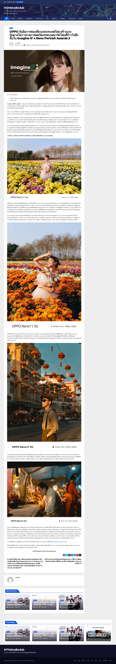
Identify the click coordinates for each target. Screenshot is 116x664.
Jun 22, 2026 (11, 638)
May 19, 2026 (92, 638)
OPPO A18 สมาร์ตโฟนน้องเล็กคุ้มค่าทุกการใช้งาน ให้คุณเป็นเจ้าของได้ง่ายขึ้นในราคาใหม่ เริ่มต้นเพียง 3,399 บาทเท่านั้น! (63, 561)
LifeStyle (71, 18)
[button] (107, 18)
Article (39, 18)
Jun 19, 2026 (38, 638)
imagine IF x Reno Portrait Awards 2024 (35, 45)
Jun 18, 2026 (65, 638)
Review (29, 18)
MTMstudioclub (14, 7)
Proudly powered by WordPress (11, 660)
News (20, 18)
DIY (47, 18)
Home (13, 18)
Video (54, 18)
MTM (18, 43)
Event (63, 18)
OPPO (47, 45)
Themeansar (31, 660)
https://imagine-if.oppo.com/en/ (58, 541)
